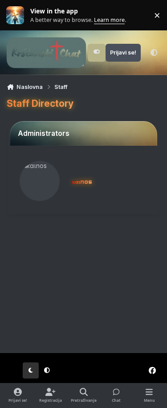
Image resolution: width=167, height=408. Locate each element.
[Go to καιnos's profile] (40, 181)
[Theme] (153, 52)
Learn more (17, 15)
